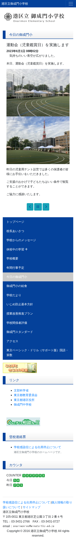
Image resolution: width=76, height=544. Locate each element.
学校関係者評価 (16, 322)
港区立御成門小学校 (14, 3)
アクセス (12, 341)
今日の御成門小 (16, 276)
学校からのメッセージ (21, 240)
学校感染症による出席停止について (37, 447)
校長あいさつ (15, 231)
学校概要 (12, 258)
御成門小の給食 (16, 285)
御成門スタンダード (19, 331)
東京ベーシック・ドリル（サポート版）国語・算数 (37, 353)
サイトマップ (31, 507)
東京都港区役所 (24, 399)
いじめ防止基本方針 (19, 304)
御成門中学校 (23, 404)
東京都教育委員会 (25, 395)
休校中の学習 (15, 249)
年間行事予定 (15, 267)
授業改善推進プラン (19, 313)
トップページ (15, 221)
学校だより (13, 295)
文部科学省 (21, 390)
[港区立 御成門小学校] (38, 15)
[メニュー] (71, 3)
